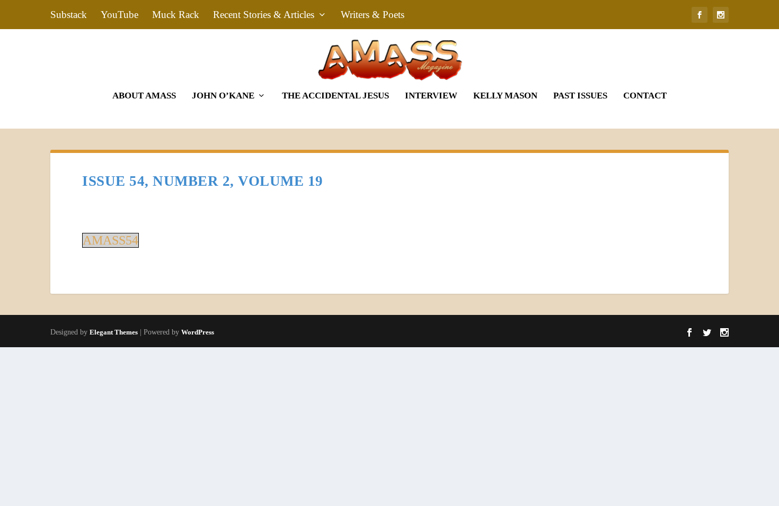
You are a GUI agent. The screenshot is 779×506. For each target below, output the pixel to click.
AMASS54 (110, 240)
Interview (431, 96)
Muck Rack (175, 14)
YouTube (119, 14)
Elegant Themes (114, 332)
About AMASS (144, 96)
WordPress (197, 332)
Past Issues (580, 96)
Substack (68, 14)
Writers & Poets (372, 14)
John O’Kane (223, 96)
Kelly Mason (505, 96)
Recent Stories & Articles (263, 14)
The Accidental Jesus (335, 96)
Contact (645, 96)
